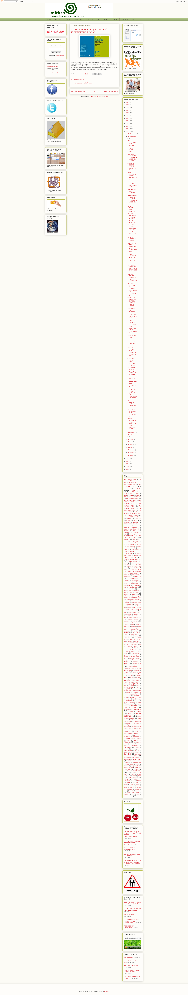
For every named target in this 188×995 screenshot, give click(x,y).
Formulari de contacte (53, 73)
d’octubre (131, 432)
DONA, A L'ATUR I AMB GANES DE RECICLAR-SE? (131, 352)
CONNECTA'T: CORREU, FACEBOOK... (132, 342)
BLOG (49, 19)
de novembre (132, 136)
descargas (128, 614)
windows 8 (126, 794)
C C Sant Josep (136, 564)
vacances (127, 786)
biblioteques (133, 561)
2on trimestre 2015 (132, 498)
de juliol (130, 439)
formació (136, 641)
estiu (131, 636)
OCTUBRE (134, 707)
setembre (138, 767)
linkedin (137, 679)
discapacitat (137, 617)
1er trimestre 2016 (130, 479)
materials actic (137, 692)
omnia (129, 713)
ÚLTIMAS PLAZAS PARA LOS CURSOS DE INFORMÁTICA (131, 921)
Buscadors (126, 564)
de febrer (131, 452)
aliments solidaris (130, 527)
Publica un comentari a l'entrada (83, 83)
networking (130, 704)
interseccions (133, 666)
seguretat (135, 766)
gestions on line (128, 655)
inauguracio (135, 660)
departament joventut (135, 612)
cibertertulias (135, 580)
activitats (135, 522)
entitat (136, 631)
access (128, 520)
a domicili (138, 517)
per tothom (137, 725)
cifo (136, 582)
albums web (136, 525)
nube (125, 707)
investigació (127, 668)
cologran (126, 594)
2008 (128, 469)
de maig (130, 444)
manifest (132, 685)
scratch (126, 766)
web (125, 791)
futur (140, 644)
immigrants (126, 660)
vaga (133, 785)
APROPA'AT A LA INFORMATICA (132, 537)
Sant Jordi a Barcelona (131, 965)
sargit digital (130, 764)
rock (138, 749)
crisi (125, 607)
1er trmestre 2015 (132, 485)
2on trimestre (137, 497)
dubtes (138, 624)
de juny (130, 442)
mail (125, 685)
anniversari (136, 532)
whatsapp (138, 791)
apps (125, 534)
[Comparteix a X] (97, 74)
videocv (132, 787)
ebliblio (139, 626)
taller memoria (132, 777)
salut (125, 752)
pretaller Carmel (128, 735)
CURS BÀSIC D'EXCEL (131, 336)
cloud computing (134, 590)
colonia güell (127, 596)
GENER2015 (132, 649)
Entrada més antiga (111, 91)
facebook (127, 638)
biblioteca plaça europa (132, 556)
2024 (128, 102)
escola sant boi (135, 634)
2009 (128, 466)
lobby (125, 682)
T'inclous (128, 775)
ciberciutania (135, 574)
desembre (136, 614)
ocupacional (137, 709)
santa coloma (137, 759)
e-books (126, 626)
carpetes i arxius (131, 566)
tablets (134, 775)
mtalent (139, 699)
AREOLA (139, 539)
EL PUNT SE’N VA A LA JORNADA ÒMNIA (131, 848)
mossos (128, 699)
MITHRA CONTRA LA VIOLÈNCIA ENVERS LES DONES (132, 278)
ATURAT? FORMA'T (131, 321)
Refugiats (135, 745)
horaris (125, 658)
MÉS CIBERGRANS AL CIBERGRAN (131, 404)
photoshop (127, 726)
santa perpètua (137, 762)
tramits (139, 780)
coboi (137, 592)
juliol (140, 672)
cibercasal (127, 574)
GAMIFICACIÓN (129, 915)
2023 (128, 105)
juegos (134, 672)
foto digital (135, 643)
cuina (129, 607)
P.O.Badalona (137, 721)
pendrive (130, 725)
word (133, 794)
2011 (128, 461)
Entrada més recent (78, 91)
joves (126, 672)
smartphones (137, 770)
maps (137, 685)
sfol (129, 769)
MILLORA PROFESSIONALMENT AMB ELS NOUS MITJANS (132, 218)
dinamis (130, 617)
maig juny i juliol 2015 (132, 684)
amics (126, 530)
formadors (126, 642)
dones (125, 623)
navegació (132, 702)
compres (126, 601)
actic (135, 520)
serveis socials (128, 767)
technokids (127, 780)
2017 (128, 121)
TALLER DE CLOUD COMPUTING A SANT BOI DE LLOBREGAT (131, 229)
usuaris (137, 784)
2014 (128, 129)
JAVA (133, 668)
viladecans (129, 789)
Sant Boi (127, 754)
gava (134, 647)
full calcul (133, 644)
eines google (136, 628)
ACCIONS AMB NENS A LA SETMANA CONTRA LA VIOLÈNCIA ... (132, 199)
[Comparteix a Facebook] (99, 74)
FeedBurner (60, 55)
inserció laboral (137, 663)
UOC (132, 784)
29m (130, 496)
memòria (136, 695)
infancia (126, 661)
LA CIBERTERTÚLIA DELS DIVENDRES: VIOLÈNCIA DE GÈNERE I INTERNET (132, 862)
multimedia (129, 700)
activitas (126, 522)
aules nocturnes (131, 546)
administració (129, 524)
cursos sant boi (132, 611)
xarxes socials (128, 796)
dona (135, 621)
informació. (135, 661)
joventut (136, 670)
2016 (128, 123)
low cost (131, 682)
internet (139, 665)
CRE (138, 606)
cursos (139, 607)
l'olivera (129, 675)
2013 (128, 131)
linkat (131, 679)
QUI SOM (57, 19)
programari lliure (129, 738)
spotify (134, 772)
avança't (139, 546)
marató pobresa (128, 687)
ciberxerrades (127, 582)
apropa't (126, 539)
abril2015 (128, 518)
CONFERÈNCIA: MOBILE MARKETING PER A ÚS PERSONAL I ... (131, 372)
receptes (132, 743)
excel (136, 636)
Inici (94, 91)
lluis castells (136, 680)
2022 (128, 107)
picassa (134, 726)
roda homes (128, 750)
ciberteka (126, 580)
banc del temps (135, 549)
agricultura (128, 525)
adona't (139, 524)
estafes (126, 636)
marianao (136, 689)
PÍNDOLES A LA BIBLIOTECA (129, 926)
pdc (125, 725)
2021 (128, 110)
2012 (128, 458)
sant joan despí (136, 757)
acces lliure (137, 518)
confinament (135, 601)
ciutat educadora (129, 589)
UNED (126, 784)
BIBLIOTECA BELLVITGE (129, 552)
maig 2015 (138, 682)
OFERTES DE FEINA (128, 19)
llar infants (127, 680)
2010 (128, 464)
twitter (137, 782)
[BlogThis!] (95, 74)
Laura (125, 679)
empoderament (135, 629)
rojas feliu (137, 750)
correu (132, 606)
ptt (128, 740)
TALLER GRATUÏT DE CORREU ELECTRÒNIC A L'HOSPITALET (132, 289)
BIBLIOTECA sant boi (132, 559)
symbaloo (139, 774)
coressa (137, 604)
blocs (125, 563)
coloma (134, 594)
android (126, 532)
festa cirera (133, 639)
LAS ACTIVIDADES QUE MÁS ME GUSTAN (131, 971)
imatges (138, 658)
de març (130, 450)
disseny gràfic (133, 619)
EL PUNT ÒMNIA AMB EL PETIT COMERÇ (132, 855)
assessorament (128, 542)
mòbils (126, 697)
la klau (132, 677)
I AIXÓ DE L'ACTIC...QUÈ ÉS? (131, 239)
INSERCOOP (130, 665)
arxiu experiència (133, 541)
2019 (128, 115)
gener (140, 647)
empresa (127, 631)
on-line (138, 720)
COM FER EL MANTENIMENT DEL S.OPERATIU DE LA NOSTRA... (131, 302)
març (138, 687)
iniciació (126, 663)
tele (134, 780)
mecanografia (132, 694)
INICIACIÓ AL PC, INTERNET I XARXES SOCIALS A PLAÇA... (132, 383)
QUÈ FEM (67, 19)
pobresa (129, 730)
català (125, 570)
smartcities (126, 770)
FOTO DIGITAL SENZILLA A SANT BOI (131, 208)
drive (132, 624)
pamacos (128, 723)
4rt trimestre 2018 (135, 513)
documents (126, 621)
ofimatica (130, 711)
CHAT (98, 19)
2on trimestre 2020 (132, 505)
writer (138, 794)
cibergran (137, 576)
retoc (137, 747)
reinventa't (127, 747)
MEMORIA (127, 695)
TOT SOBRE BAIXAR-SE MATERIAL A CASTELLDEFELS (132, 268)
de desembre (132, 134)
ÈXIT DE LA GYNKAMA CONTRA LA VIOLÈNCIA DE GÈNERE (132, 157)
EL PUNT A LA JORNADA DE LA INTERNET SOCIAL (132, 842)
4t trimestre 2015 (131, 515)
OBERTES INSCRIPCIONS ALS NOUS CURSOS (132, 909)
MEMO (106, 19)
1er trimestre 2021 (130, 484)
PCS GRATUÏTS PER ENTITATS (131, 143)
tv (133, 782)
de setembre (132, 435)
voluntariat (137, 789)
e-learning (133, 626)
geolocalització (135, 653)
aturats (139, 544)
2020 (128, 113)
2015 (128, 126)
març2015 (127, 689)
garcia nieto (132, 646)
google (126, 656)
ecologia (128, 628)
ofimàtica (138, 711)
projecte (139, 738)
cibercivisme (127, 576)
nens (139, 702)
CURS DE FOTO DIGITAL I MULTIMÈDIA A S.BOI (131, 362)
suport (132, 774)
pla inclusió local (137, 728)
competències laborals (133, 599)
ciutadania (127, 585)
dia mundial (127, 615)
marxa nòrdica (137, 690)
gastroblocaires (127, 647)
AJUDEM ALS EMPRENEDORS (132, 316)
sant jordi (127, 759)
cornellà (126, 606)
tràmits (128, 782)
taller (139, 775)
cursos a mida (129, 609)
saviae (137, 764)
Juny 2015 (129, 674)
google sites (135, 656)
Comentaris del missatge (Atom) (99, 96)
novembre (134, 705)
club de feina (128, 592)
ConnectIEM (127, 602)
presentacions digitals (131, 733)
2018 (128, 118)
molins (132, 697)
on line (132, 720)
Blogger (106, 991)
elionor (125, 629)
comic (125, 597)
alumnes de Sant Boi (131, 529)
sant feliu (135, 756)
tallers (126, 779)
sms (129, 772)
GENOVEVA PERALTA (129, 651)
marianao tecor (127, 690)
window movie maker (133, 792)
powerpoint (127, 731)
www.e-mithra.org (52, 66)
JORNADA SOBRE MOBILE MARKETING (131, 167)
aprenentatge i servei (134, 534)
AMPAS (135, 530)
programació (136, 736)
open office (127, 721)
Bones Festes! (128, 957)
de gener (131, 455)
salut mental (135, 752)
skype (136, 769)
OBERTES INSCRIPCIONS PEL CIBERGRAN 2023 (132, 902)
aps (134, 539)
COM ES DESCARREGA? (131, 149)
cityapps (126, 583)
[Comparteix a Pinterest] (101, 74)
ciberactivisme (133, 573)
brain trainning (135, 563)
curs (134, 607)
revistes (126, 749)
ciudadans (134, 583)
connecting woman (136, 602)
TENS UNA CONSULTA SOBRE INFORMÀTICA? (132, 176)
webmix (131, 790)
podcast (137, 730)
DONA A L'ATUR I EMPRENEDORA (132, 184)
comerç (136, 596)
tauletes (136, 779)
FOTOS (126, 644)
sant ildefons (127, 757)
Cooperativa (129, 604)
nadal (125, 702)
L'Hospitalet (137, 674)
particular (136, 723)
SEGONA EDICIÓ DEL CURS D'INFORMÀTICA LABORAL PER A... (132, 424)
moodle (139, 697)
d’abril (130, 447)
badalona (130, 548)
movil (134, 699)
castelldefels (134, 568)
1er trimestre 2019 (134, 482)
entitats (126, 632)
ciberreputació (133, 578)
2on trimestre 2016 (130, 500)
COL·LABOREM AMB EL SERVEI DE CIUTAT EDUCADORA (132, 329)
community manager (135, 597)
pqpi (137, 731)
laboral (138, 677)
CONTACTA (89, 19)
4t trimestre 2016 (132, 516)
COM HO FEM (78, 19)
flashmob (130, 641)
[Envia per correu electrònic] (93, 74)
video (125, 787)
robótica (133, 749)
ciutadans (133, 587)
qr (134, 742)
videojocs (139, 787)
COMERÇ (115, 19)
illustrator (131, 658)
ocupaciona (127, 709)
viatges (138, 785)
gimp (137, 655)
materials (128, 692)
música (137, 700)
